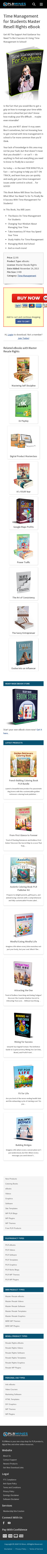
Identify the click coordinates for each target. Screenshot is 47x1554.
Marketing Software (13, 1394)
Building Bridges (24, 1145)
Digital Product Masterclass (23, 456)
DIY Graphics (10, 1404)
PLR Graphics (11, 1265)
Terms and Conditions (12, 1487)
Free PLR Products (13, 1228)
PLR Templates (11, 1260)
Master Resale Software (15, 1306)
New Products (11, 1179)
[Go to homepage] (16, 4)
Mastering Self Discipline (24, 385)
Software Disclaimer (11, 1499)
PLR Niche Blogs (12, 1270)
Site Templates (11, 1208)
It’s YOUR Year (23, 491)
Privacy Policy (8, 1491)
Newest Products (10, 1463)
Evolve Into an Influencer (23, 668)
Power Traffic (23, 562)
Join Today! (23, 338)
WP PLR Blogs (11, 1213)
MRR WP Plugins (12, 1326)
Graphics (9, 1199)
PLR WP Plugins (12, 1280)
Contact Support (10, 1460)
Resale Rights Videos (14, 1348)
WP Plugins (10, 1218)
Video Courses (11, 1389)
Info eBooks (10, 1384)
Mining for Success (23, 1041)
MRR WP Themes (12, 1321)
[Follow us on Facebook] (5, 1524)
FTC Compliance (9, 1479)
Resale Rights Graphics (15, 1363)
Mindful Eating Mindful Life (23, 941)
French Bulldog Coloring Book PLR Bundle (23, 782)
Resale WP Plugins (13, 1368)
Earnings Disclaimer (11, 1495)
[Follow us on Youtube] (10, 1524)
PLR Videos (10, 1250)
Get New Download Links (13, 1467)
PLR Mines (22, 1544)
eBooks (8, 1189)
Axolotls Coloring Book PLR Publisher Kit (23, 888)
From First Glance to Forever (23, 835)
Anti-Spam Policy (10, 1483)
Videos (8, 1194)
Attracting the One (23, 990)
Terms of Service (36, 1549)
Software (9, 1203)
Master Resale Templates (15, 1311)
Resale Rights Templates (15, 1358)
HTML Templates (12, 1399)
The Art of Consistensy (23, 597)
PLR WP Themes (12, 1275)
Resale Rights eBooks (14, 1343)
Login (10, 334)
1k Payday (23, 420)
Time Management (26, 275)
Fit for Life (23, 1093)
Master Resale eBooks (14, 1296)
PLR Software (11, 1255)
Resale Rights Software (15, 1353)
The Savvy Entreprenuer (23, 632)
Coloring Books (11, 1184)
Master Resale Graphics (15, 1316)
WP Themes (10, 1223)
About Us (7, 1456)
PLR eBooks (10, 1245)
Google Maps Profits (23, 526)
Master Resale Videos (14, 1301)
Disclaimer (8, 1549)
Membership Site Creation (13, 1511)
